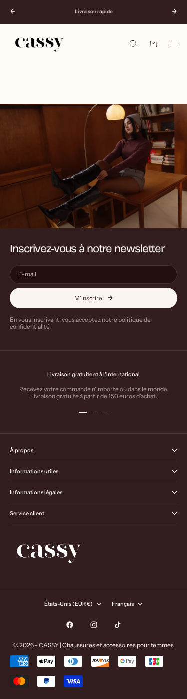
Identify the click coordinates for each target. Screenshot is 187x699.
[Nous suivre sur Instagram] (94, 625)
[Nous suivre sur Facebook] (70, 625)
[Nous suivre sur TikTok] (118, 625)
